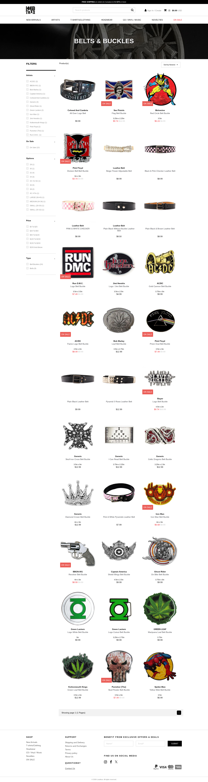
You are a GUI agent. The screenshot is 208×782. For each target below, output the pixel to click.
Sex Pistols (119, 110)
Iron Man (33, 114)
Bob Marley (34, 90)
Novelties (157, 20)
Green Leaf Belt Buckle (77, 690)
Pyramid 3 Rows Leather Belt (119, 401)
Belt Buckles (35, 264)
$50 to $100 (34, 235)
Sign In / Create (154, 10)
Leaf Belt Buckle (119, 344)
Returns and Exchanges (76, 746)
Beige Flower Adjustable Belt (119, 171)
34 (31, 177)
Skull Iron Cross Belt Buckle (78, 459)
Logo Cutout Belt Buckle (119, 632)
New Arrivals (33, 20)
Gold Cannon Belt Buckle (160, 286)
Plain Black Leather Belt (77, 401)
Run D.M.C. (34, 135)
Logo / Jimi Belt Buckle (119, 286)
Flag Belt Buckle (119, 113)
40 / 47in (33, 193)
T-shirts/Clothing (80, 20)
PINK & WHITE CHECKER (78, 228)
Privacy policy (71, 753)
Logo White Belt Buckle (77, 632)
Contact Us (70, 768)
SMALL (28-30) (36, 206)
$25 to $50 (34, 231)
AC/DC (33, 81)
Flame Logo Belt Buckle (77, 344)
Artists (55, 20)
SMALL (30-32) (36, 210)
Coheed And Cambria (38, 98)
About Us (69, 756)
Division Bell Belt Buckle (77, 171)
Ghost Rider (34, 106)
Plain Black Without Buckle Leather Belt (119, 229)
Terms (68, 749)
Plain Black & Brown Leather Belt (160, 228)
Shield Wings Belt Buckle (119, 574)
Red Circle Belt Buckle (160, 113)
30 (31, 169)
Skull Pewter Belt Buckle (119, 690)
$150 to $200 (35, 243)
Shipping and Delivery (75, 742)
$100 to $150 (35, 239)
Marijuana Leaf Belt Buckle (160, 632)
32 (31, 173)
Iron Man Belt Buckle (160, 517)
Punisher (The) (36, 131)
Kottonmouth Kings (37, 123)
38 (31, 189)
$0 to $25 (33, 227)
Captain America (36, 94)
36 (31, 185)
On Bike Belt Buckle (160, 574)
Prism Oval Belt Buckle (160, 344)
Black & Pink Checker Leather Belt (160, 171)
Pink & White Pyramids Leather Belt (119, 517)
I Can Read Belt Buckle (119, 459)
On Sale (33, 148)
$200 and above (36, 247)
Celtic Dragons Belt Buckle (160, 459)
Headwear (106, 20)
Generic (33, 102)
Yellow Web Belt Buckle (160, 690)
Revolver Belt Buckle (78, 574)
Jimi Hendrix (35, 118)
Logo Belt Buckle (77, 286)
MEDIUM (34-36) (36, 202)
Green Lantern (35, 110)
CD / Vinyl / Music (132, 20)
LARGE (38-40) (36, 197)
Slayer (160, 398)
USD (175, 10)
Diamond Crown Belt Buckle (77, 517)
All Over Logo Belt (78, 113)
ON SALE (177, 20)
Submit (174, 744)
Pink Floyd (34, 127)
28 (31, 165)
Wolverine (160, 110)
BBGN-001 (34, 86)
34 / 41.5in (34, 181)
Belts (32, 268)
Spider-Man (160, 687)
